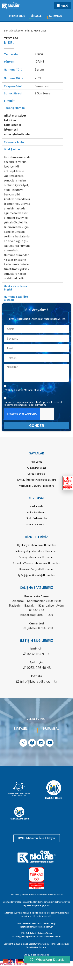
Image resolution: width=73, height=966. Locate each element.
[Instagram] (23, 743)
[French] (15, 961)
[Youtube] (50, 743)
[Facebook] (32, 743)
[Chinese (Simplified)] (5, 961)
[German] (20, 961)
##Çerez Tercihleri (13, 964)
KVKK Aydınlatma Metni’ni (19, 390)
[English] (10, 961)
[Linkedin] (41, 743)
